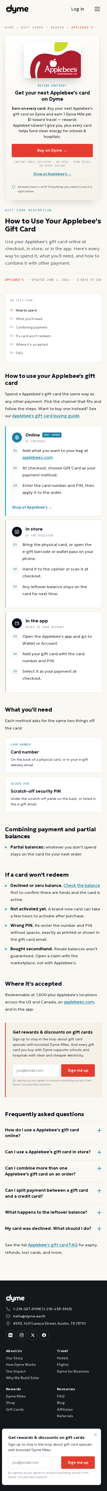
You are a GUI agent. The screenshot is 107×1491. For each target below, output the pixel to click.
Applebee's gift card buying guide (45, 416)
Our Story (14, 1358)
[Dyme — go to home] (17, 8)
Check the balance (81, 885)
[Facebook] (44, 1335)
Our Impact (16, 1371)
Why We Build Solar (22, 1378)
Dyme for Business (73, 1371)
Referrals (65, 1416)
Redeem (57, 27)
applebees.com (37, 457)
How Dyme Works (21, 1364)
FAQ (60, 1396)
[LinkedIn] (10, 1335)
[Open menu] (97, 9)
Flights (63, 1364)
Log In (77, 9)
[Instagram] (21, 1335)
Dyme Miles (16, 1396)
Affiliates (65, 1409)
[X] (32, 1335)
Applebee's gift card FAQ (53, 1245)
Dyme (9, 27)
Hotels (62, 1358)
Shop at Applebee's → (52, 174)
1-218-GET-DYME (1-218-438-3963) (42, 1309)
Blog (61, 1402)
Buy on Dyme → (52, 150)
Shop (10, 1402)
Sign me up (78, 1070)
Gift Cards (32, 27)
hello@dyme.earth (29, 1316)
